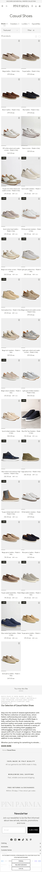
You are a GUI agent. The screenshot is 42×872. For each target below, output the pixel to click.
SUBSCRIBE (33, 830)
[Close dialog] (40, 853)
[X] (27, 840)
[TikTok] (23, 840)
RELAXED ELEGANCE (21, 864)
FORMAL (21, 861)
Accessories (4, 846)
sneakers (28, 727)
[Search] (6, 6)
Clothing (4, 843)
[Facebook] (11, 840)
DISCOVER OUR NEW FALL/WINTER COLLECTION (21, 1)
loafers (9, 730)
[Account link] (36, 6)
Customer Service (6, 850)
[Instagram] (15, 840)
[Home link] (21, 6)
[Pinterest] (31, 840)
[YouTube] (19, 840)
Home (4, 750)
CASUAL (21, 868)
